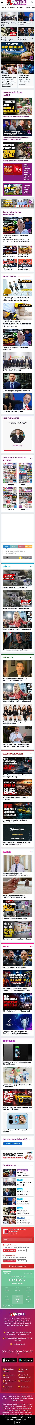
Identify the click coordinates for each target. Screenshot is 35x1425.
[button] (32, 202)
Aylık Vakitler (8, 1305)
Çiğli (4, 1408)
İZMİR (4, 1404)
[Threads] (28, 1351)
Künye (30, 1398)
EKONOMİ (21, 1217)
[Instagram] (14, 1351)
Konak (22, 1413)
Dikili (8, 1408)
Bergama (5, 1406)
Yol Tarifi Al (22, 1250)
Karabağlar (9, 1410)
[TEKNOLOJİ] (31, 1041)
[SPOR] (31, 946)
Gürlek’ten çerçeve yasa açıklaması (23, 1193)
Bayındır (22, 1404)
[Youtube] (21, 1351)
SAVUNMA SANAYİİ (13, 754)
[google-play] (26, 1360)
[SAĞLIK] (31, 852)
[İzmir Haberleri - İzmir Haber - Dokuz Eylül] (16, 2)
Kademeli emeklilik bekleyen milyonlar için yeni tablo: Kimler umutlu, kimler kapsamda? (24, 1221)
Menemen (6, 1415)
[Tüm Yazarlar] (31, 418)
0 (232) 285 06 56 (10, 1261)
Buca (24, 1406)
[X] (7, 1351)
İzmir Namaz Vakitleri (8, 1376)
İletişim (14, 1400)
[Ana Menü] (2, 3)
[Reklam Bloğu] (17, 1155)
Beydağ (12, 1406)
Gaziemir (19, 1408)
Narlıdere (13, 1415)
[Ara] (32, 2)
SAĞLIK (7, 852)
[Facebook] (3, 1351)
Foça (13, 1408)
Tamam (17, 1422)
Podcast (20, 1400)
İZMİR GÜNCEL (22, 1170)
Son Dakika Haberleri (8, 1388)
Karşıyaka (25, 1410)
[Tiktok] (24, 1351)
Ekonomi (11, 8)
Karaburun (17, 1410)
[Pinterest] (10, 1351)
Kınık (17, 1413)
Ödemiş (20, 1415)
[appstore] (9, 1360)
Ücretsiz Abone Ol (13, 1144)
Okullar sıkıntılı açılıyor (17, 423)
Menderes (28, 1413)
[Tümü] (31, 459)
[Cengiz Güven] (17, 436)
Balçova (15, 1404)
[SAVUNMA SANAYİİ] (31, 754)
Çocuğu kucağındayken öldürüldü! (23, 1212)
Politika (20, 8)
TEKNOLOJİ (9, 1041)
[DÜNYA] (31, 567)
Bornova (19, 1406)
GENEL (20, 1179)
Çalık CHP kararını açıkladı (23, 1202)
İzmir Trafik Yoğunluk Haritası (24, 1376)
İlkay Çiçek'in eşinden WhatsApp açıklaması (23, 1174)
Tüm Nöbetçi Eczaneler (18, 1266)
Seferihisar (28, 1415)
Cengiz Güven (17, 446)
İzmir (3, 8)
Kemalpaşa (6, 1413)
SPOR (6, 946)
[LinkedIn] (17, 1351)
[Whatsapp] (31, 1351)
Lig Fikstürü (5, 1398)
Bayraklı (29, 1404)
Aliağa (9, 1404)
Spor (28, 8)
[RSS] (17, 1354)
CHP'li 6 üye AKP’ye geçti (24, 1183)
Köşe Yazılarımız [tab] (11, 418)
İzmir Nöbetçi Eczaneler (9, 1370)
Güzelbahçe (27, 1408)
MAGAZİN (8, 657)
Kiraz (12, 1413)
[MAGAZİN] (31, 657)
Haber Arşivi (25, 1387)
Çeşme (30, 1406)
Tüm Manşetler (26, 1381)
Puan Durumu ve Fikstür (9, 1382)
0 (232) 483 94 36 (10, 1250)
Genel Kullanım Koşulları (19, 1398)
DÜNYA (6, 566)
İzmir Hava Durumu (23, 1370)
